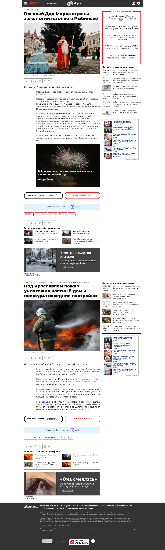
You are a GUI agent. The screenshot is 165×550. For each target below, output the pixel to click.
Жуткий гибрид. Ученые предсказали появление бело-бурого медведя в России (127, 288)
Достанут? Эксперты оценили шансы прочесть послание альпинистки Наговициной (127, 80)
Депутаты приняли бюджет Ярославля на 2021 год (83, 232)
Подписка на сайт (47, 508)
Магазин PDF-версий (90, 506)
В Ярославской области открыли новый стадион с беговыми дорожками (121, 37)
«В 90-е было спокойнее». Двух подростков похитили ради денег (125, 111)
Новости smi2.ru (32, 275)
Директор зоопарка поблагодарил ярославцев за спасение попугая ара (121, 28)
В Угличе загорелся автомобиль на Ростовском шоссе (85, 456)
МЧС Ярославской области (34, 352)
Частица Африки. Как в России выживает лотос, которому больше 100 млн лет (126, 304)
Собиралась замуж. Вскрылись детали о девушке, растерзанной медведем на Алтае (125, 96)
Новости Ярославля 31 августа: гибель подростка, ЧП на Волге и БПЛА (121, 18)
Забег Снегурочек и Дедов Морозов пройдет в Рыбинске (45, 232)
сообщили (46, 402)
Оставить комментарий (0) (83, 195)
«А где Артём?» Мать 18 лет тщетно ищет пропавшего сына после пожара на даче (126, 72)
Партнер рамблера (61, 541)
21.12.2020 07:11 (29, 10)
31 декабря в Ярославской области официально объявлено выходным (85, 241)
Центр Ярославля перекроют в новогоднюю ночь (46, 240)
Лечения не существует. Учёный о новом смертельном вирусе (125, 87)
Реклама (76, 506)
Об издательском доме (49, 506)
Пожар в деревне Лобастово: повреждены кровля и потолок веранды (46, 457)
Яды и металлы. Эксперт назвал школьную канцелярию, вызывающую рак (124, 296)
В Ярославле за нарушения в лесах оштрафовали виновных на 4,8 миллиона (46, 464)
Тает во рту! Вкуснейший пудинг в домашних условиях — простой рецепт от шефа (125, 312)
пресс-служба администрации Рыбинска (39, 75)
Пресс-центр (65, 506)
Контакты (60, 508)
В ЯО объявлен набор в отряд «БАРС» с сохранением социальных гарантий (121, 47)
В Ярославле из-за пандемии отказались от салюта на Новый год (67, 173)
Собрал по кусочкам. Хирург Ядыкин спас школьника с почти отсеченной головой (127, 104)
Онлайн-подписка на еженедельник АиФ (116, 506)
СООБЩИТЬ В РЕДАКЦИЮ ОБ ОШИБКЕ (80, 508)
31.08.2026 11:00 (29, 282)
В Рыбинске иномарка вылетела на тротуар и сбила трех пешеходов (121, 57)
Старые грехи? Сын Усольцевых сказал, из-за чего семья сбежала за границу (126, 328)
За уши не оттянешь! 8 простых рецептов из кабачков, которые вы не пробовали (127, 320)
